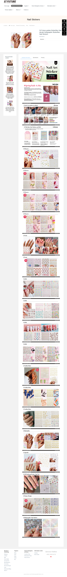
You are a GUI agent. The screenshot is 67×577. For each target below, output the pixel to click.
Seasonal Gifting (7, 568)
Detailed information (26, 57)
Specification (35, 57)
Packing (42, 57)
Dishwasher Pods (28, 555)
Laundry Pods (27, 554)
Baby (15, 552)
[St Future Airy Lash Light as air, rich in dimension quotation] (9, 78)
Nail (27, 25)
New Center (36, 554)
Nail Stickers (32, 25)
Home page (6, 5)
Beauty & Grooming (20, 25)
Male (15, 556)
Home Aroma (27, 557)
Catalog (36, 552)
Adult (15, 557)
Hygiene (16, 550)
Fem (15, 554)
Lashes (5, 555)
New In (5, 570)
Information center (38, 550)
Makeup (6, 554)
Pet (15, 559)
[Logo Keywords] (10, 2)
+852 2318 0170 (51, 554)
